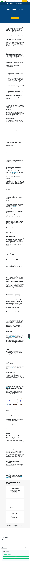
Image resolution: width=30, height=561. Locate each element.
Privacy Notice (5, 554)
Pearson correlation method (10, 387)
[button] (15, 535)
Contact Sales (17, 1)
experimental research (15, 172)
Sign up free (24, 1)
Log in (20, 1)
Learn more (11, 507)
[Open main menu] (28, 1)
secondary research (12, 336)
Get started (15, 17)
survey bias (11, 367)
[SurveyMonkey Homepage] (5, 1)
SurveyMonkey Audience (11, 474)
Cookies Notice (9, 554)
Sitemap (15, 526)
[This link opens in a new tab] (20, 547)
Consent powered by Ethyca (25, 559)
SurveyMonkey (8, 358)
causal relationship (13, 206)
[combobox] (4, 548)
